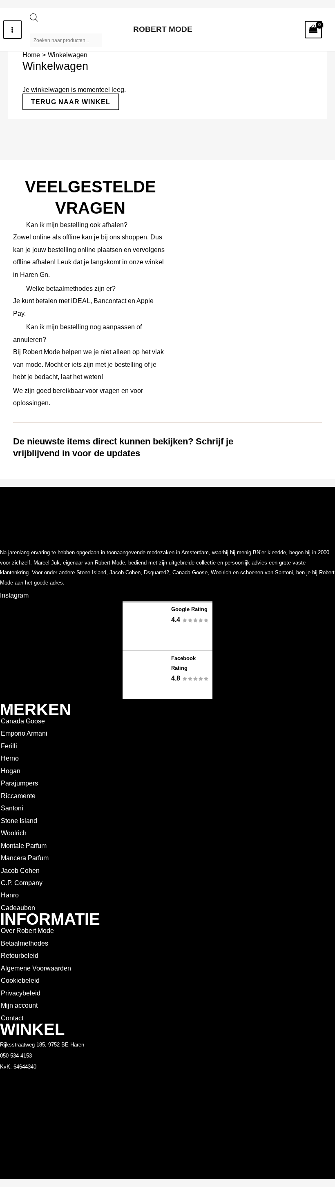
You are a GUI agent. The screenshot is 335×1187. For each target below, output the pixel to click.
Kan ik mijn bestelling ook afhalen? (76, 224)
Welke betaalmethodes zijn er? (71, 288)
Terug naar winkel (70, 101)
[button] (90, 225)
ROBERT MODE (162, 29)
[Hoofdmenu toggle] (12, 29)
